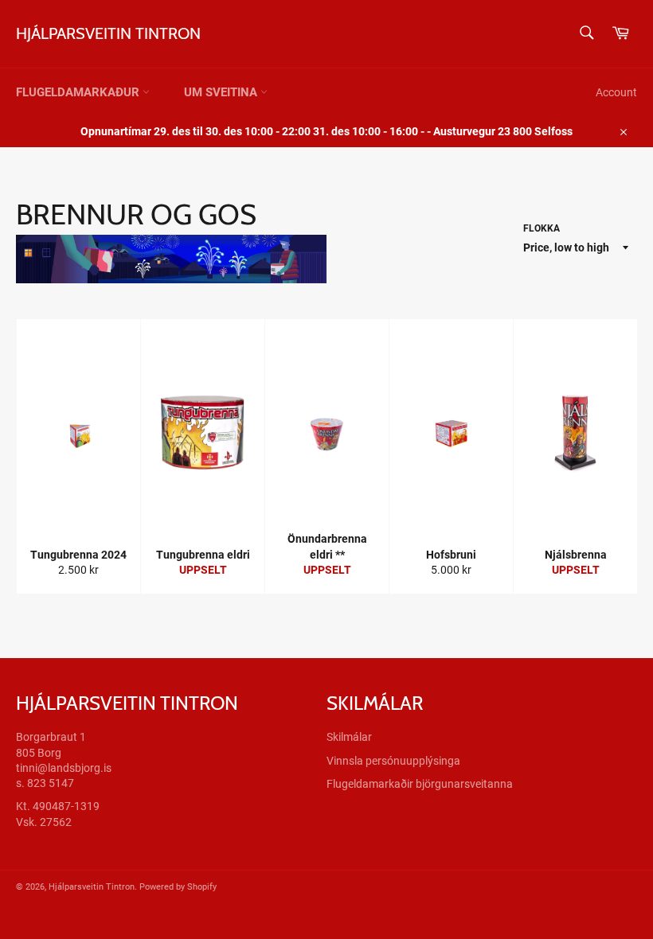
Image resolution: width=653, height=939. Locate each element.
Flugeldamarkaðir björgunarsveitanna (419, 783)
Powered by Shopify (178, 887)
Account (616, 92)
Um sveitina (222, 92)
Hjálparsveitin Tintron (108, 33)
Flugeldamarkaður (79, 92)
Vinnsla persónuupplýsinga (393, 760)
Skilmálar (349, 737)
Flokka (541, 228)
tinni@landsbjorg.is (63, 768)
